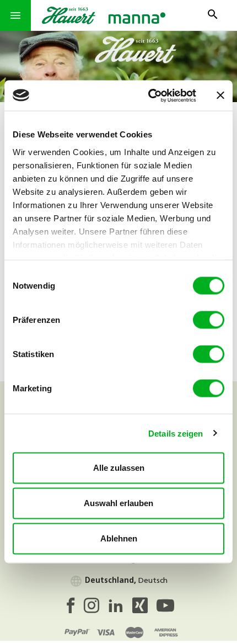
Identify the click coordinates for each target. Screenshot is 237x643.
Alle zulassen (118, 467)
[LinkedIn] (120, 609)
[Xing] (144, 609)
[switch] (208, 320)
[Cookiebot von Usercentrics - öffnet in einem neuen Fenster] (149, 95)
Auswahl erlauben (118, 503)
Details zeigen (175, 433)
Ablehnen (118, 538)
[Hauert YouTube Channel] (165, 609)
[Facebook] (73, 609)
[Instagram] (96, 609)
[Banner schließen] (220, 95)
